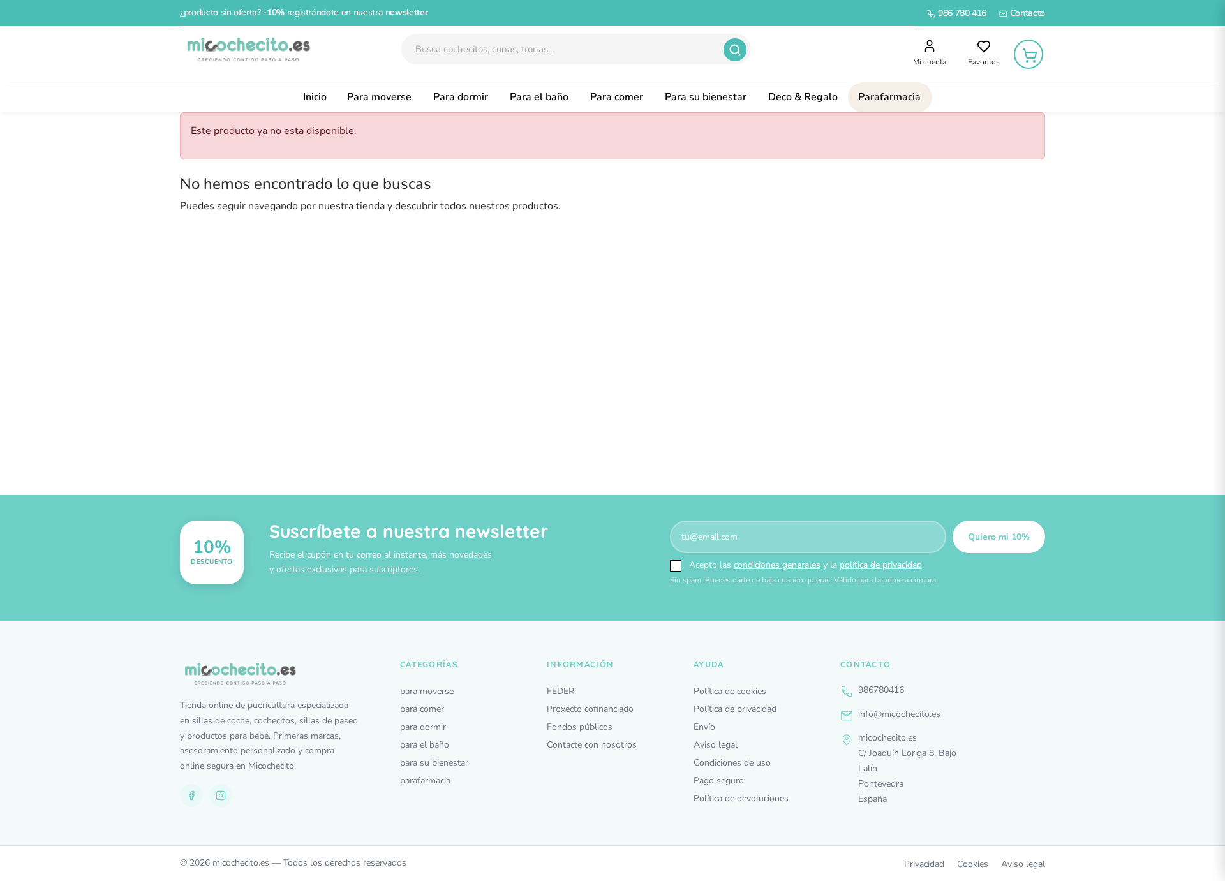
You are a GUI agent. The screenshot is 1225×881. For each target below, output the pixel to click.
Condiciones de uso (732, 763)
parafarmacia (425, 780)
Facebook (191, 795)
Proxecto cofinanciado (590, 709)
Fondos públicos (579, 727)
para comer (422, 709)
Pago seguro (719, 780)
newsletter (406, 12)
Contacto (1026, 13)
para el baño (424, 745)
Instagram (220, 795)
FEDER (560, 691)
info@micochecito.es (899, 714)
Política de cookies (730, 691)
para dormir (423, 727)
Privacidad (924, 864)
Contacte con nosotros (592, 745)
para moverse (427, 691)
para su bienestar (434, 763)
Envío (704, 727)
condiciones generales (777, 565)
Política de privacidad (735, 709)
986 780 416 (960, 13)
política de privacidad (881, 565)
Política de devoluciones (741, 798)
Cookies (972, 864)
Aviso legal (716, 745)
